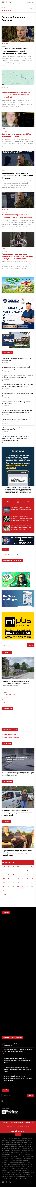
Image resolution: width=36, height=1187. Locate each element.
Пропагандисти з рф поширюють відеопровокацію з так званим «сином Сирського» (17, 175)
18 (8, 883)
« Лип (4, 894)
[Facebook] (3, 2)
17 (4, 883)
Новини (4, 168)
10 (4, 878)
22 (27, 883)
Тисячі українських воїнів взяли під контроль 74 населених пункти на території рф (16, 94)
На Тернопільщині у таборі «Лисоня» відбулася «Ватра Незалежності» (16, 429)
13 (18, 878)
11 (8, 878)
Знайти (31, 645)
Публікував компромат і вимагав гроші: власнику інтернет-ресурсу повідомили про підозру (17, 385)
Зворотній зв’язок (17, 1122)
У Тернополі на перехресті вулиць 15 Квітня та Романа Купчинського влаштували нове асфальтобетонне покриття (16, 438)
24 (4, 887)
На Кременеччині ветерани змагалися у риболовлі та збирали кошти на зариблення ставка (17, 376)
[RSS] (10, 2)
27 (18, 887)
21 (22, 883)
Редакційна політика (18, 1131)
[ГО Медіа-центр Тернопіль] (18, 1111)
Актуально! (5, 43)
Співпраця (29, 1122)
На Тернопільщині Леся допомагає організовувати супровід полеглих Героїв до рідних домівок (17, 394)
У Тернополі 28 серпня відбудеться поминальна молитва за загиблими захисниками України (17, 411)
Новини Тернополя (9, 734)
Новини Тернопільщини (10, 737)
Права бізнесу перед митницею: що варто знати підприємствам (17, 359)
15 (27, 878)
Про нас (5, 1122)
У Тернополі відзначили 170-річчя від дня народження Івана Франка (14, 420)
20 (18, 883)
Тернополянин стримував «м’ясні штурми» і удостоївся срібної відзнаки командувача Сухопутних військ (17, 256)
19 (13, 883)
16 (32, 878)
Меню (31, 8)
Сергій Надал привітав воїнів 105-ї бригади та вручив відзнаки (16, 402)
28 (23, 887)
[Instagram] (6, 2)
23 (32, 883)
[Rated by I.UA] (18, 1101)
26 (13, 887)
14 (22, 878)
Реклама (10, 1127)
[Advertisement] (18, 934)
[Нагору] (18, 1134)
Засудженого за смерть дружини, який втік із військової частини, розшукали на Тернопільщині (17, 368)
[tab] (8, 502)
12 (13, 878)
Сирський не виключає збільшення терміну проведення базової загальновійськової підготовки (15, 51)
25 (8, 887)
